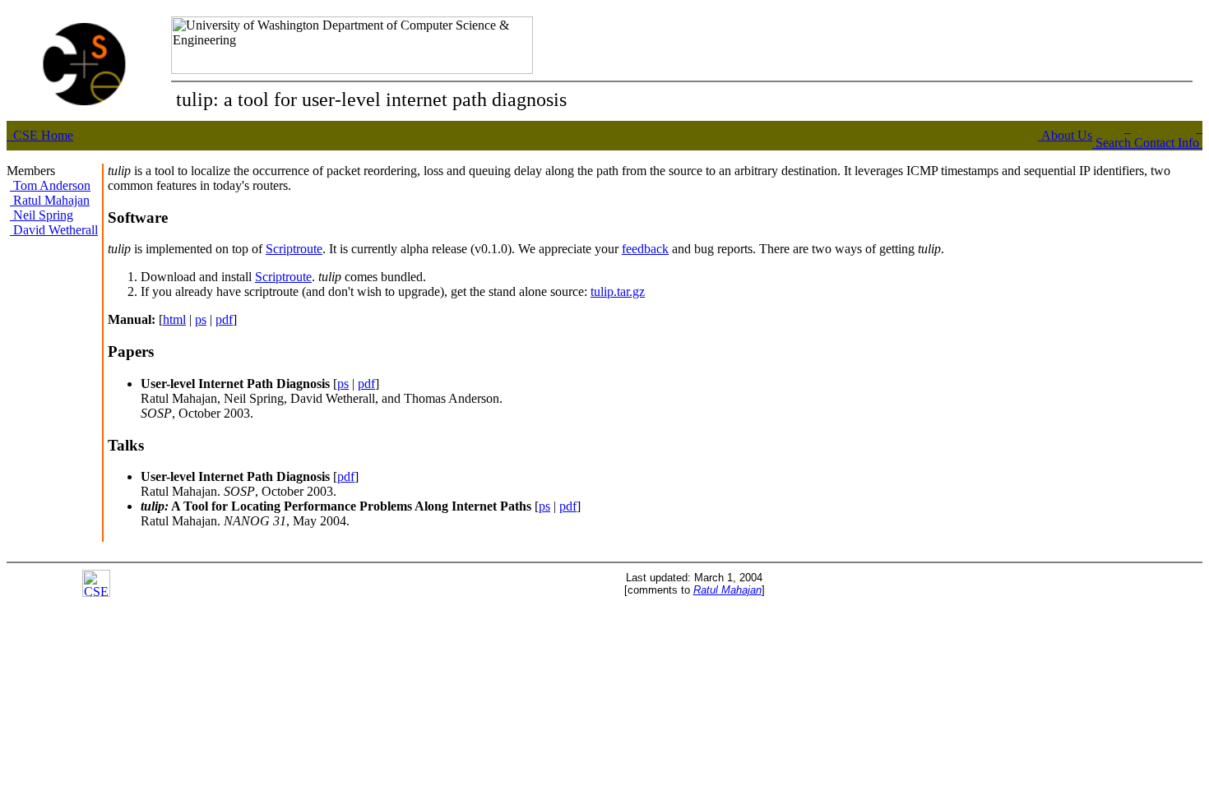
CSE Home (41, 135)
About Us (1065, 135)
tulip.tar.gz (618, 291)
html (174, 319)
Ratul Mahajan (50, 200)
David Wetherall (54, 230)
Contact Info (1166, 143)
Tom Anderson (50, 185)
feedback (645, 249)
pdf (224, 319)
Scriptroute (294, 249)
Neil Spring (41, 215)
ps (200, 319)
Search (1111, 143)
